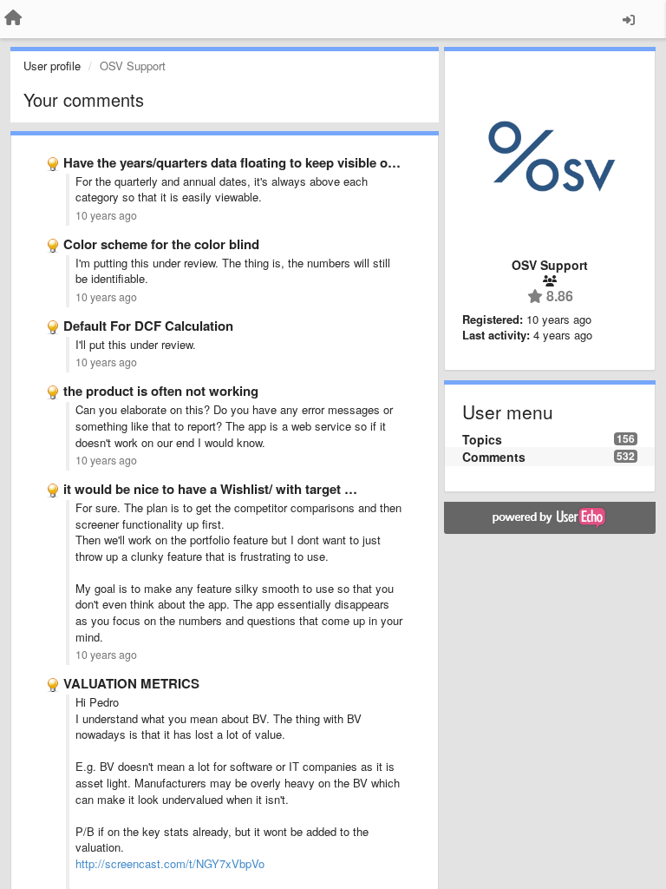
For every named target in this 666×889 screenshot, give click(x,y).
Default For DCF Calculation (148, 325)
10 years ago (106, 215)
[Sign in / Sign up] (628, 19)
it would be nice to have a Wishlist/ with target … (210, 488)
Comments (494, 456)
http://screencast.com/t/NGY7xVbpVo (169, 863)
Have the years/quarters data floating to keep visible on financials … (268, 162)
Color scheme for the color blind (161, 244)
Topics (482, 439)
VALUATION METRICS (131, 683)
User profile (52, 65)
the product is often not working (160, 390)
